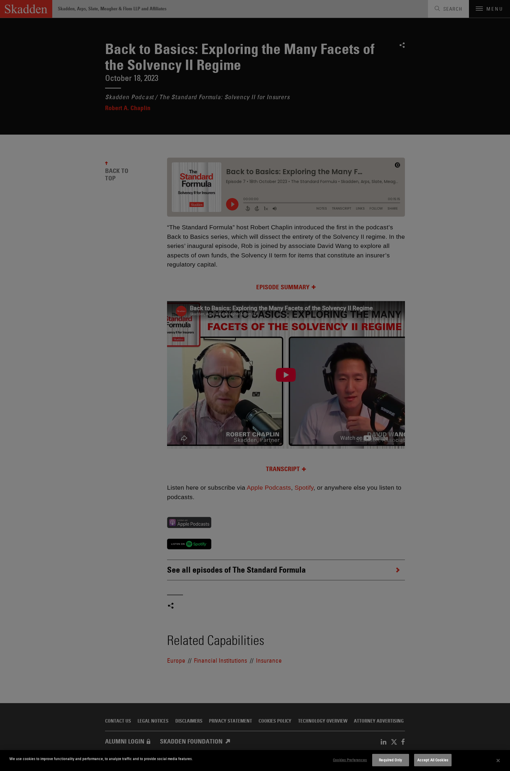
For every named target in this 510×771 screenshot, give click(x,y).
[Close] (498, 760)
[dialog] (255, 760)
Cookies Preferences (350, 759)
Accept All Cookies (432, 759)
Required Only (390, 759)
